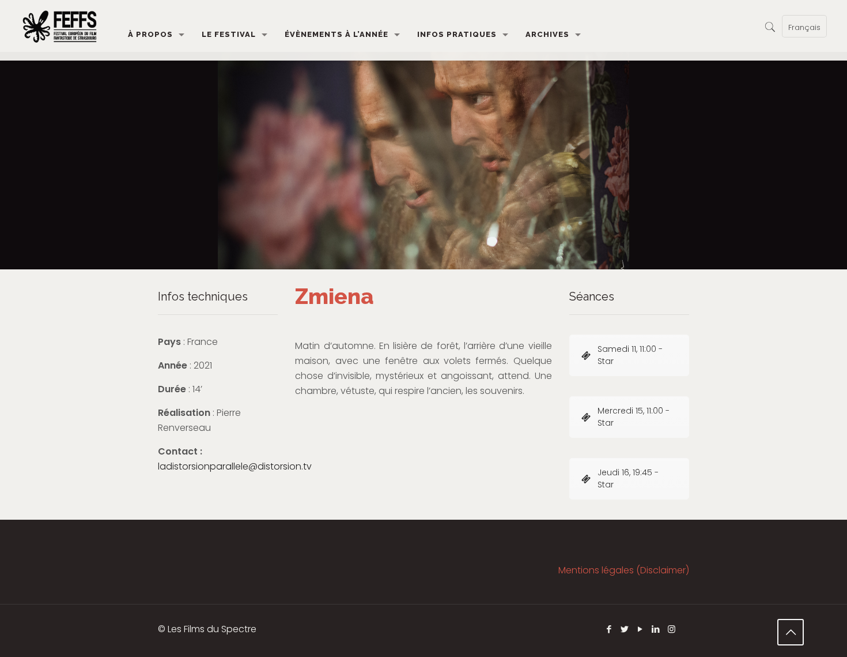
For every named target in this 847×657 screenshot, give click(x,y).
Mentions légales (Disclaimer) (623, 570)
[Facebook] (609, 629)
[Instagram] (672, 629)
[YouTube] (640, 629)
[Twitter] (625, 629)
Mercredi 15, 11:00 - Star (634, 417)
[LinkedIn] (656, 629)
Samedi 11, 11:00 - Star (630, 355)
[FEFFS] (59, 26)
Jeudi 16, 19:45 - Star (628, 478)
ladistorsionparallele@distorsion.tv (235, 466)
